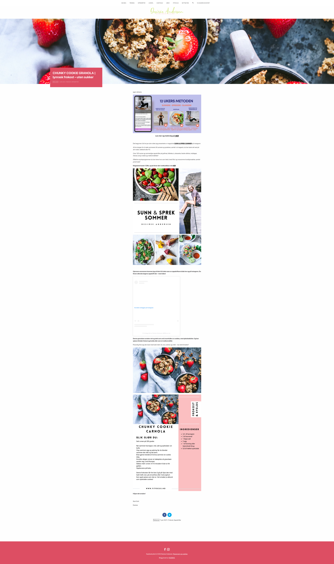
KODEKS (172, 558)
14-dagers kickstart (203, 3)
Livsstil (151, 3)
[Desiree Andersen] (167, 10)
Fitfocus (175, 3)
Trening (132, 3)
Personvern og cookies (180, 554)
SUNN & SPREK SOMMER (183, 143)
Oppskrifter (141, 3)
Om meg (123, 3)
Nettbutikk (185, 3)
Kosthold (160, 3)
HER (177, 136)
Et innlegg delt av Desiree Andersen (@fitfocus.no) (156, 333)
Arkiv (168, 3)
